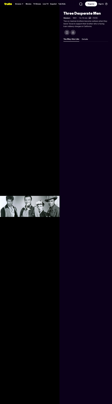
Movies (28, 4)
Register (91, 4)
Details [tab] (85, 39)
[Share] (73, 32)
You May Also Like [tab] (71, 39)
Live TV (45, 4)
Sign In (101, 4)
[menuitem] (19, 4)
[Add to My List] (67, 32)
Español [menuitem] (53, 4)
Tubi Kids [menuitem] (62, 4)
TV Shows (37, 4)
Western (66, 18)
